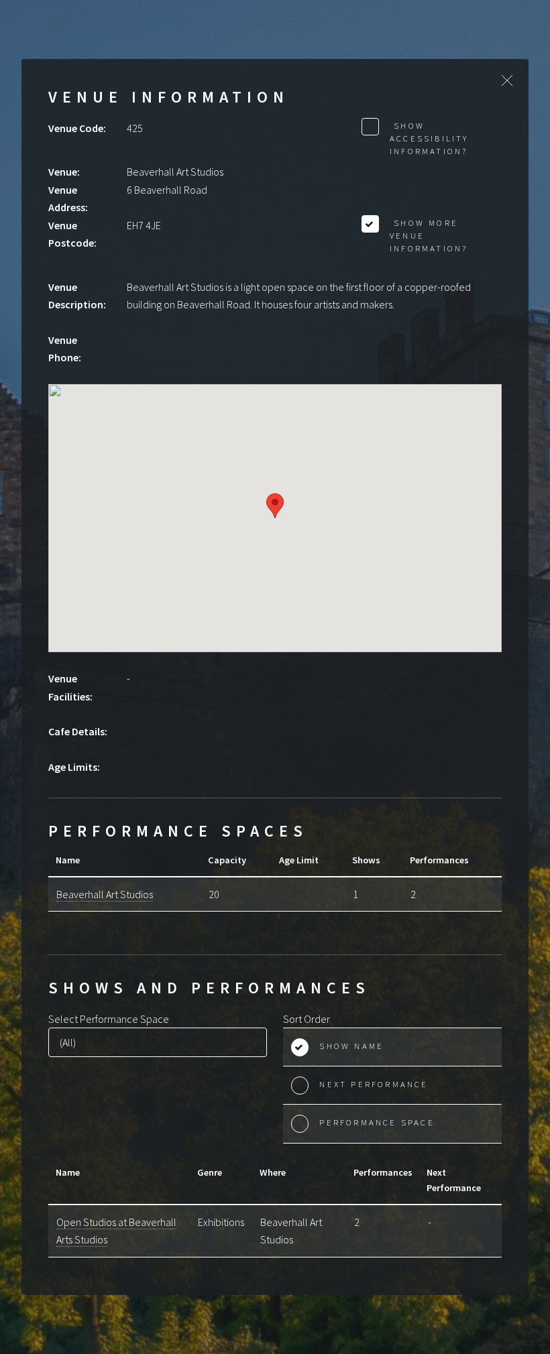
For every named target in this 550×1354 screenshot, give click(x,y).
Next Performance (373, 1084)
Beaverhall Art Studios (104, 894)
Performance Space (376, 1122)
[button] (275, 506)
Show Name (351, 1045)
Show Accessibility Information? (429, 138)
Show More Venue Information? (429, 235)
